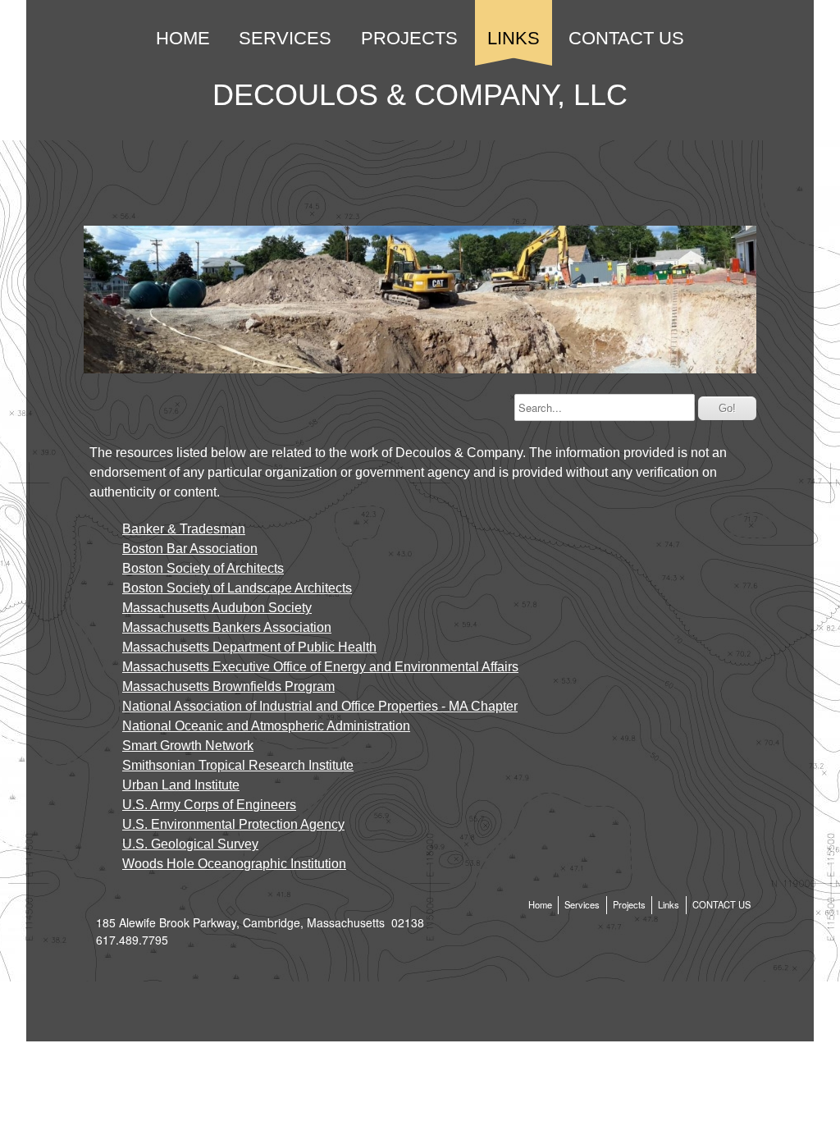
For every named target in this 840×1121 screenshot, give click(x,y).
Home (183, 38)
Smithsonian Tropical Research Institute (238, 765)
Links (513, 38)
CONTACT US (626, 38)
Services (285, 38)
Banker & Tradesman (183, 529)
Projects (409, 38)
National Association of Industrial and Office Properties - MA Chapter (320, 706)
